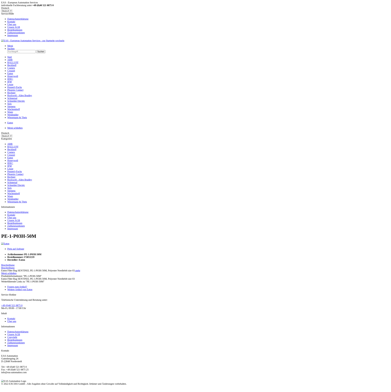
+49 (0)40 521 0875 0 (11, 305)
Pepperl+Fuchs (14, 171)
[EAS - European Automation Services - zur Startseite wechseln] (32, 40)
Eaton (10, 157)
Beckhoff (11, 149)
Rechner (11, 177)
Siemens (11, 190)
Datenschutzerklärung (17, 19)
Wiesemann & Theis (17, 201)
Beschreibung (8, 265)
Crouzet (11, 155)
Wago (10, 196)
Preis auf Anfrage (15, 249)
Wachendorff (13, 193)
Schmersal (12, 182)
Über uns (11, 24)
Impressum (12, 35)
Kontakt (11, 21)
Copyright (12, 337)
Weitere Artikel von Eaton (19, 289)
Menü (10, 45)
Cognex (11, 152)
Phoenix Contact (15, 174)
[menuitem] (198, 19)
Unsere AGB (13, 27)
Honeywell (12, 160)
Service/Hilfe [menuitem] (14, 24)
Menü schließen (15, 128)
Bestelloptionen (14, 30)
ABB (10, 144)
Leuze (10, 168)
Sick (9, 188)
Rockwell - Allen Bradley (19, 179)
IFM (9, 166)
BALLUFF (12, 146)
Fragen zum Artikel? (17, 286)
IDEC (10, 163)
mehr (77, 270)
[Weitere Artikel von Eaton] (5, 243)
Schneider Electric (16, 185)
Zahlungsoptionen (16, 32)
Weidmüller (12, 199)
